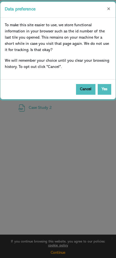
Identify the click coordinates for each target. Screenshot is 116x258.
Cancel (86, 89)
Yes (104, 89)
